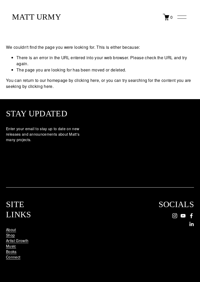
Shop (10, 235)
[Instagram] (174, 215)
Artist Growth (17, 240)
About (11, 229)
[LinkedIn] (191, 224)
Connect (13, 257)
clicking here (86, 80)
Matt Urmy (36, 17)
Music (11, 246)
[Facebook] (191, 215)
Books (11, 251)
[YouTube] (183, 215)
